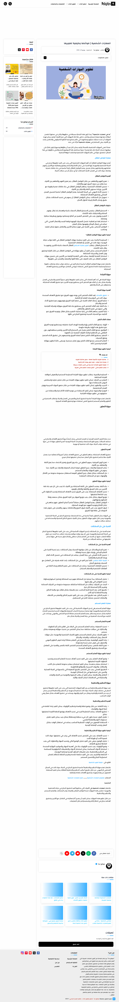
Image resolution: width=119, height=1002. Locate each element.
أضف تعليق (76, 944)
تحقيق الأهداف (101, 295)
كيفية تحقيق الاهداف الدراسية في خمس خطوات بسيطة (89, 365)
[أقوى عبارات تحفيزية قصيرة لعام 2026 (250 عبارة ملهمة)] (12, 96)
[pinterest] (23, 49)
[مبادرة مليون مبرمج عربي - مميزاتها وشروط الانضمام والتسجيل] (52, 913)
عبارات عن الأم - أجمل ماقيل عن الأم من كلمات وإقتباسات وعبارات (26, 105)
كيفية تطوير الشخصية (96, 762)
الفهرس (57, 966)
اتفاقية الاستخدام (71, 962)
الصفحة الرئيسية (72, 958)
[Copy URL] (62, 853)
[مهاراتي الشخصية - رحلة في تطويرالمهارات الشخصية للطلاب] (100, 913)
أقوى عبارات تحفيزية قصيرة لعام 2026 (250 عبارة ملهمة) (12, 105)
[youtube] (27, 49)
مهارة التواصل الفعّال (103, 158)
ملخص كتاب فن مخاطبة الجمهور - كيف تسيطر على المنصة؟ (13, 78)
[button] (5, 3)
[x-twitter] (19, 49)
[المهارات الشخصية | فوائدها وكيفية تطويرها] (100, 890)
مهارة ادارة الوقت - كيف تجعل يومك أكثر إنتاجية (92, 362)
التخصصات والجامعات (18, 128)
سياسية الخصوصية (54, 958)
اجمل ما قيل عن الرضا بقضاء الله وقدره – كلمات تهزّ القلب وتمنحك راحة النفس (26, 78)
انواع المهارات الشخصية (75, 778)
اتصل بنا (75, 966)
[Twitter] (83, 853)
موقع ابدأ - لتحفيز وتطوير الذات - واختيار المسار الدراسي (84, 998)
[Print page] (67, 853)
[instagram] (22, 953)
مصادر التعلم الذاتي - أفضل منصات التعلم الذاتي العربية (90, 367)
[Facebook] (94, 853)
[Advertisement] (59, 24)
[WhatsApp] (89, 853)
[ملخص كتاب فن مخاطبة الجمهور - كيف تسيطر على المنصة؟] (12, 69)
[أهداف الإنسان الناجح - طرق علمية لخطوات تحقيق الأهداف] (76, 890)
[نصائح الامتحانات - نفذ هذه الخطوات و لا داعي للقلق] (52, 890)
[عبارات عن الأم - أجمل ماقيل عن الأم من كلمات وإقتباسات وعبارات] (26, 96)
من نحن (57, 962)
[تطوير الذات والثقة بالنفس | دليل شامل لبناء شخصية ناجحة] (76, 913)
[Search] (10, 3)
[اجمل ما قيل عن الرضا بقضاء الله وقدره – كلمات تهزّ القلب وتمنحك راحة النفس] (26, 69)
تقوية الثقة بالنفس (100, 560)
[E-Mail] (78, 853)
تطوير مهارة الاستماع (81, 245)
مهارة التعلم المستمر (103, 603)
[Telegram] (72, 853)
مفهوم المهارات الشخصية (95, 778)
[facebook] (31, 49)
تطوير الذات (18, 131)
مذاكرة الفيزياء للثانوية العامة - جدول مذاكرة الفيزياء (91, 359)
